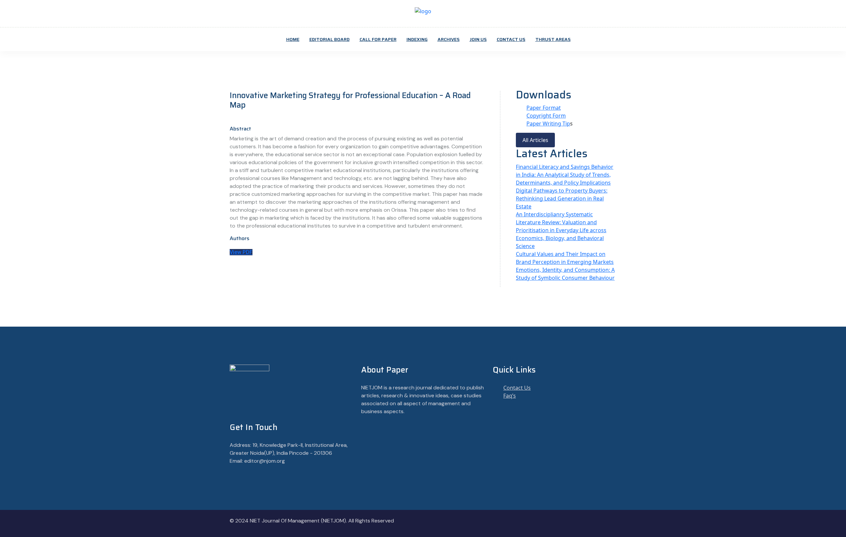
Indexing (417, 39)
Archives (449, 39)
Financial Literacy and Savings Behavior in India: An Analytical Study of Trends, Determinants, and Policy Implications (564, 174)
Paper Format (543, 107)
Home (292, 39)
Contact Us (511, 39)
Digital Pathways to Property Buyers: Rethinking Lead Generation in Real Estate (561, 198)
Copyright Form (546, 115)
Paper (534, 123)
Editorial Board (329, 39)
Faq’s (509, 395)
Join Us (478, 39)
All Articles (535, 140)
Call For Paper (378, 39)
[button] (241, 252)
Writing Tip (556, 123)
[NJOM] (423, 10)
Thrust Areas (553, 39)
